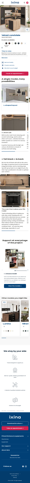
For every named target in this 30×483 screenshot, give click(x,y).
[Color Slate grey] (8, 331)
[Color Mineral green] (15, 43)
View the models (14, 286)
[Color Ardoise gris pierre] (28, 331)
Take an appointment (14, 428)
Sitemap (15, 477)
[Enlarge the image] (27, 29)
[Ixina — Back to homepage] (15, 2)
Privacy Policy (14, 475)
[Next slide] (28, 132)
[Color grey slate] (26, 331)
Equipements (5, 442)
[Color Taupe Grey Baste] (23, 331)
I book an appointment (14, 73)
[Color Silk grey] (6, 331)
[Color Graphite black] (6, 43)
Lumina (7, 324)
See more (4, 57)
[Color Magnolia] (10, 331)
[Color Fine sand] (22, 43)
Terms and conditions (14, 473)
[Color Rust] (9, 43)
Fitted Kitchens (5, 439)
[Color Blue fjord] (19, 43)
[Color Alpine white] (4, 331)
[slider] (15, 152)
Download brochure (14, 423)
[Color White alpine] (12, 43)
